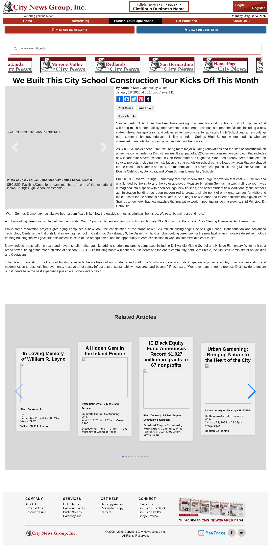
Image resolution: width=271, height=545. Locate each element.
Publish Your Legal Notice (133, 21)
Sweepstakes (34, 508)
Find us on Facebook (152, 508)
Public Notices (72, 512)
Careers (106, 512)
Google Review (148, 516)
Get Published (72, 504)
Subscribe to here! (211, 520)
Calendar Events (74, 508)
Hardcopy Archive (112, 504)
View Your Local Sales (203, 29)
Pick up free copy (112, 508)
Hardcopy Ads (72, 516)
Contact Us (145, 504)
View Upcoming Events (71, 29)
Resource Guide (36, 512)
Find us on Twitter (149, 512)
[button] (15, 147)
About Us (31, 504)
